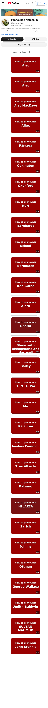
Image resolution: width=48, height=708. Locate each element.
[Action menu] (45, 58)
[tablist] (24, 52)
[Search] (27, 3)
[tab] (14, 52)
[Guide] (3, 3)
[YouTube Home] (13, 3)
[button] (33, 52)
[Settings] (32, 3)
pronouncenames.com (10, 34)
